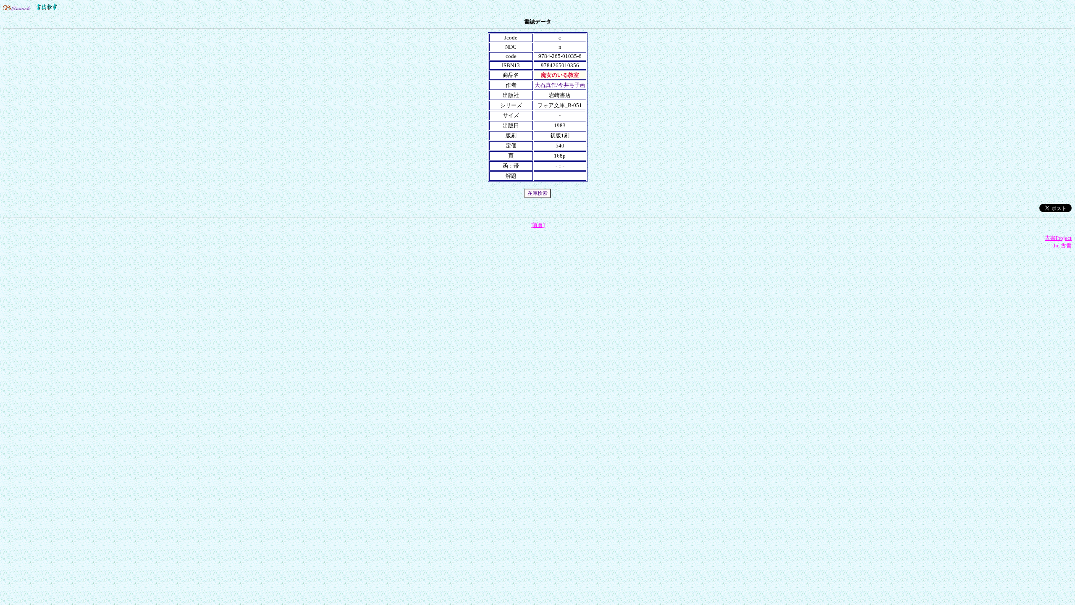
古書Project (1058, 238)
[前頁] (537, 225)
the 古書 (1062, 245)
